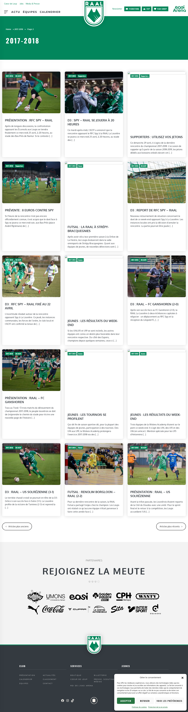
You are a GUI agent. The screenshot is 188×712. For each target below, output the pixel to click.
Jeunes (80, 260)
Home (8, 29)
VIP (148, 8)
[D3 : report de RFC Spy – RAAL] (157, 182)
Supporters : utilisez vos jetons (156, 137)
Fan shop (162, 8)
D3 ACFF (18, 76)
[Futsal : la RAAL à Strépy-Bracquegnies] (94, 190)
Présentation (27, 675)
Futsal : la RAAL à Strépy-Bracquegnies (88, 229)
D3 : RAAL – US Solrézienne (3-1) (29, 492)
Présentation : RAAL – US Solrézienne (150, 494)
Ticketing (134, 8)
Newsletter (117, 8)
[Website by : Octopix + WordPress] (94, 700)
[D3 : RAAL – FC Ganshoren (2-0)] (157, 276)
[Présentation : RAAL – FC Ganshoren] (31, 370)
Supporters (82, 76)
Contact (48, 683)
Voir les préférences (169, 700)
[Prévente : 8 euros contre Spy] (31, 182)
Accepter (125, 700)
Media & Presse (33, 3)
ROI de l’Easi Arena (81, 686)
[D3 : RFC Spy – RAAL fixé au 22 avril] (31, 276)
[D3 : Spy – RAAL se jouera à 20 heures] (94, 92)
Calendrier (50, 12)
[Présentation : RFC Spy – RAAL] (31, 92)
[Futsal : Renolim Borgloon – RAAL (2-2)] (94, 464)
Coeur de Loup (10, 3)
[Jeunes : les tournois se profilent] (94, 378)
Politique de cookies (139, 707)
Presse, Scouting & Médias (105, 680)
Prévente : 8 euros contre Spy (29, 210)
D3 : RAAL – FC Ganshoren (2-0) (154, 304)
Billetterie (100, 675)
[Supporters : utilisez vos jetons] (157, 100)
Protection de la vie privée (158, 707)
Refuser (145, 700)
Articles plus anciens (18, 526)
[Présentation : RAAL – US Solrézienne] (157, 464)
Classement (50, 679)
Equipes (23, 683)
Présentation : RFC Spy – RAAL (29, 120)
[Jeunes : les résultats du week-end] (94, 284)
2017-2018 (18, 29)
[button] (182, 677)
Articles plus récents (170, 526)
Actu (15, 12)
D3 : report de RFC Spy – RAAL (153, 210)
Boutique (75, 675)
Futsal (80, 166)
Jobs (22, 3)
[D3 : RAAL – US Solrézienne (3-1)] (31, 464)
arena (179, 8)
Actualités (49, 675)
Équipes (30, 12)
